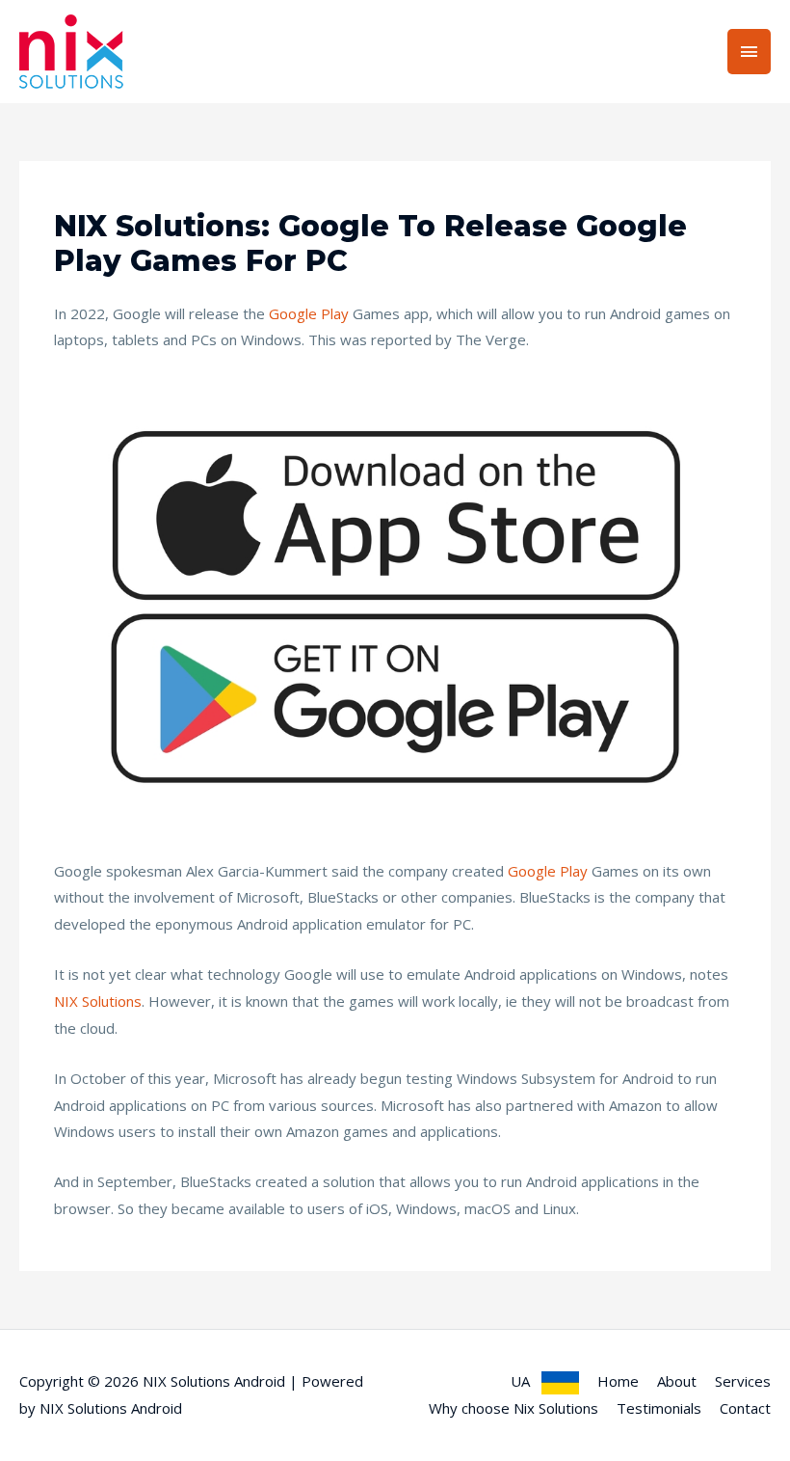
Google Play (309, 313)
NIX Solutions (98, 1001)
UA (526, 1381)
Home (618, 1381)
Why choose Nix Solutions (513, 1408)
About (677, 1381)
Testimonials (659, 1408)
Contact (745, 1408)
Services (743, 1381)
